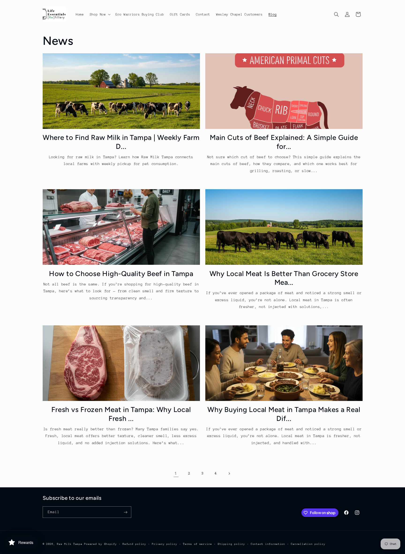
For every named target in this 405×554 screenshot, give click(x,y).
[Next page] (229, 473)
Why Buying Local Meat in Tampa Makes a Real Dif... (283, 414)
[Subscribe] (125, 512)
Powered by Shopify (100, 544)
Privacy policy (164, 544)
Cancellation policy (308, 544)
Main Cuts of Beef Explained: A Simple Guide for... (284, 142)
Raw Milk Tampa (69, 544)
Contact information (268, 544)
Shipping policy (231, 544)
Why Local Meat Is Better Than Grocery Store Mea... (284, 278)
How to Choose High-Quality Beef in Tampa (121, 273)
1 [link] (176, 473)
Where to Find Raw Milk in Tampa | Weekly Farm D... (121, 142)
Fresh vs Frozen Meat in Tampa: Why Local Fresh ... (121, 414)
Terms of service (197, 544)
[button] (99, 14)
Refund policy (134, 544)
